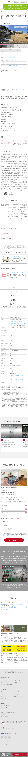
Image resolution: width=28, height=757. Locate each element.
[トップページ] (10, 1)
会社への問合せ (4, 714)
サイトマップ (3, 751)
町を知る (16, 682)
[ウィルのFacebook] (2, 737)
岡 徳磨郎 (10, 192)
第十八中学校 (15, 65)
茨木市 (11, 604)
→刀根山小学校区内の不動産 (16, 375)
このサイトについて (11, 751)
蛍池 (12, 60)
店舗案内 (2, 691)
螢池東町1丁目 (12, 57)
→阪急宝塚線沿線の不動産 (16, 321)
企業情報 (2, 694)
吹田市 (2, 604)
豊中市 (7, 57)
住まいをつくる (4, 682)
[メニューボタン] (2, 2)
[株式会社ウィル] (1, 8)
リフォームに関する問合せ (6, 710)
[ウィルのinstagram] (9, 737)
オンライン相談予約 (7, 529)
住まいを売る (17, 680)
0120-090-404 (7, 492)
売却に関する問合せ (5, 707)
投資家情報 (3, 696)
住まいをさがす (4, 680)
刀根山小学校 (8, 65)
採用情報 (3, 698)
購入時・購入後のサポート (6, 684)
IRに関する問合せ (4, 716)
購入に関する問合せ (5, 705)
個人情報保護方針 (4, 534)
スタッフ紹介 (17, 691)
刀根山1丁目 (21, 607)
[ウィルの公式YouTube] (5, 737)
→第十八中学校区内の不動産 (16, 379)
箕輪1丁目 (8, 609)
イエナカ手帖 (20, 740)
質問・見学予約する (20, 754)
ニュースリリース (18, 696)
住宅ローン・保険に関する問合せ (8, 712)
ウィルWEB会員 (17, 89)
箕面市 (7, 604)
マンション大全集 (5, 740)
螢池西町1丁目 (12, 607)
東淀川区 (21, 604)
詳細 (19, 487)
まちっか (13, 740)
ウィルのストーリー (5, 744)
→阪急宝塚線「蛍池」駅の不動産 (17, 323)
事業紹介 (16, 694)
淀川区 (16, 604)
